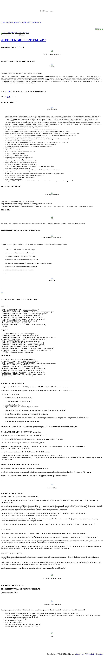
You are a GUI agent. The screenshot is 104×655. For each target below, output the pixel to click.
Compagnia (8, 22)
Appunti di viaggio (18, 22)
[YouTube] (98, 29)
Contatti (38, 22)
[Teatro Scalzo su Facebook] (96, 29)
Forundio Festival (30, 22)
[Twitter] (100, 29)
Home (3, 22)
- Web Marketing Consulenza (93, 654)
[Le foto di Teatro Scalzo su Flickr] (102, 29)
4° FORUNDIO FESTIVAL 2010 (23, 40)
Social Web (80, 654)
